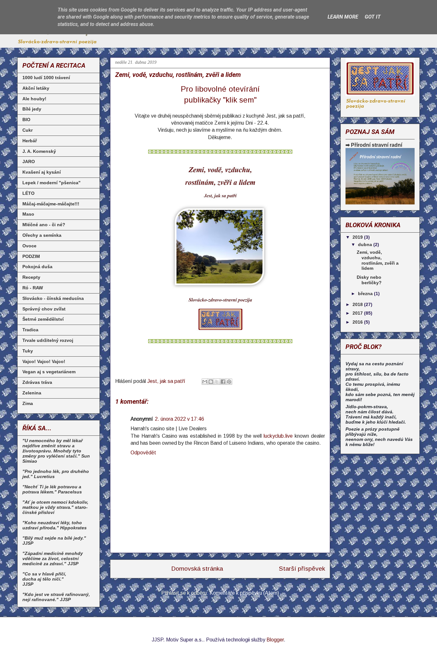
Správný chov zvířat (44, 308)
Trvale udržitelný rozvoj (47, 340)
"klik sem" (240, 99)
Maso (28, 214)
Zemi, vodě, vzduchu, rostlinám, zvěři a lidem (378, 260)
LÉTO (28, 193)
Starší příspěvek (302, 568)
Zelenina (31, 392)
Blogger (275, 639)
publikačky (202, 99)
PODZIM (31, 256)
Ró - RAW (32, 287)
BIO (26, 119)
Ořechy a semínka (41, 235)
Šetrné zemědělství (43, 319)
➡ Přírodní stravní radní (374, 145)
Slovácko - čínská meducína (53, 298)
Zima (27, 403)
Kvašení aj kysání (41, 172)
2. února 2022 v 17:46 (179, 419)
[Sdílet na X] (217, 381)
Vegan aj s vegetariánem (48, 371)
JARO (28, 161)
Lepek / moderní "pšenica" (51, 182)
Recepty (31, 277)
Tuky (27, 350)
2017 (358, 313)
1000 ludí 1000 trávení (46, 77)
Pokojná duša (37, 266)
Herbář (29, 140)
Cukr (27, 130)
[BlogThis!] (211, 381)
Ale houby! (34, 98)
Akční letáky (35, 88)
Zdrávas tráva (37, 382)
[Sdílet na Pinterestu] (229, 381)
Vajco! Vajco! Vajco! (43, 361)
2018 (358, 304)
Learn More (343, 17)
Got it (373, 17)
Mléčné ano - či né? (43, 224)
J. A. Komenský (39, 151)
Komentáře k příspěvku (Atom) (244, 593)
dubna (365, 244)
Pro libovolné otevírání (220, 89)
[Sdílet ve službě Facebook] (223, 381)
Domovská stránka (197, 568)
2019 (358, 237)
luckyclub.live (278, 436)
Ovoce (29, 245)
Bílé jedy (31, 109)
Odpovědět (143, 452)
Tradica (30, 329)
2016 (358, 322)
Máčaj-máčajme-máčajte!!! (50, 203)
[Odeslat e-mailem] (205, 381)
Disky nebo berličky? (369, 280)
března (366, 293)
